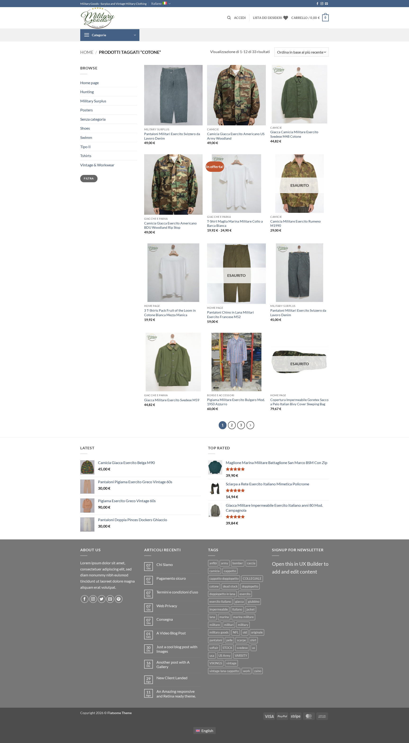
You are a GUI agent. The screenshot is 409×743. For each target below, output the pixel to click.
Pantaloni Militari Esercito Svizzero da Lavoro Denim (172, 136)
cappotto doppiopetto (224, 578)
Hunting (87, 91)
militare (214, 625)
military (243, 625)
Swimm (86, 137)
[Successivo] (250, 425)
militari (229, 625)
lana (212, 617)
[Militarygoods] (104, 17)
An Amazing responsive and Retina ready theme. (176, 693)
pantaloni (215, 640)
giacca (239, 601)
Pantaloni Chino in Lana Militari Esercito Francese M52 (230, 314)
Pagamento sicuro (171, 578)
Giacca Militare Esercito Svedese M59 (171, 400)
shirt (253, 640)
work (246, 671)
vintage (231, 663)
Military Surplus (93, 101)
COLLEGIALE (252, 578)
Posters (86, 110)
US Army (224, 655)
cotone (214, 586)
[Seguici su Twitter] (102, 599)
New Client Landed (171, 677)
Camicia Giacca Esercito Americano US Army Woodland (235, 136)
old (245, 632)
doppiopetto (250, 586)
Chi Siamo (164, 564)
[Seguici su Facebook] (317, 3)
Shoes (85, 128)
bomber (237, 563)
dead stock (230, 586)
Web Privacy (166, 605)
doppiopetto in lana (222, 594)
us (253, 648)
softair (213, 648)
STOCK (227, 648)
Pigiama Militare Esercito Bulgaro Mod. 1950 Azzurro (236, 402)
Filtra (89, 178)
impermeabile (218, 609)
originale (257, 632)
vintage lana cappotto (224, 671)
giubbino (253, 601)
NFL (236, 632)
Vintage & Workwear (97, 165)
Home (86, 52)
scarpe (241, 640)
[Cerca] (229, 17)
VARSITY (241, 655)
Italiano (156, 3)
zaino (257, 671)
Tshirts (85, 155)
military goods (219, 632)
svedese (242, 648)
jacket (250, 609)
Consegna (164, 619)
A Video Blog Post (171, 633)
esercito (245, 594)
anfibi (213, 563)
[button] (240, 18)
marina (224, 617)
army (224, 563)
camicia (214, 571)
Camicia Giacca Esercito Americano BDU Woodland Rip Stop (170, 225)
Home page (89, 82)
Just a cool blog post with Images (176, 648)
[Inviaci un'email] (326, 3)
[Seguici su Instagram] (321, 3)
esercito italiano (220, 601)
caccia (251, 563)
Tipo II (85, 146)
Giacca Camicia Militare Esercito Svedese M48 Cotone (294, 134)
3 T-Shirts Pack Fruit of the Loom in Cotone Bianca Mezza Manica (170, 312)
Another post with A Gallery (173, 664)
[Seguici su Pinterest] (119, 599)
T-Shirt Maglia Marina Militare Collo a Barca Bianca (235, 223)
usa (211, 655)
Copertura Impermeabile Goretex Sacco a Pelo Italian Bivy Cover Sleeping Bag (299, 402)
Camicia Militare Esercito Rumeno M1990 (295, 223)
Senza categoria (93, 119)
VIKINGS (215, 663)
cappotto (230, 571)
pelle (229, 640)
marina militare (243, 617)
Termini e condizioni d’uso (177, 592)
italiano (237, 609)
